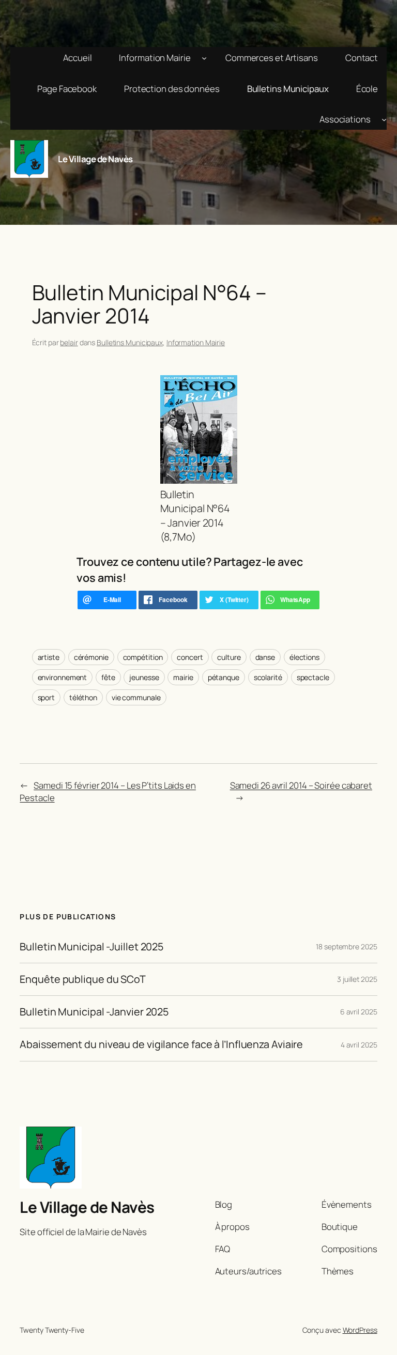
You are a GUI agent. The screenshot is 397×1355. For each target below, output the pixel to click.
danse (265, 657)
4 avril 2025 (359, 1045)
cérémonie (91, 657)
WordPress (360, 1330)
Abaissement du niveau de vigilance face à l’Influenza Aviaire (161, 1044)
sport (46, 697)
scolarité (268, 677)
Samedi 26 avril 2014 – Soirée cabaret (301, 785)
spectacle (313, 677)
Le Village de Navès (95, 159)
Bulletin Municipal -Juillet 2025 (91, 946)
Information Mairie (195, 342)
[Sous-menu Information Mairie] (204, 57)
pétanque (223, 677)
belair (69, 342)
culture (228, 657)
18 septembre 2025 (346, 946)
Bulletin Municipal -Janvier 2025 (94, 1012)
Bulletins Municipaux (130, 342)
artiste (48, 657)
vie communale (136, 697)
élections (304, 657)
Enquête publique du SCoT (83, 979)
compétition (143, 657)
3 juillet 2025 (357, 979)
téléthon (83, 697)
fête (108, 677)
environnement (62, 677)
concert (190, 657)
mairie (183, 677)
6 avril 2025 (358, 1012)
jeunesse (144, 677)
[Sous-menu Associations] (384, 119)
